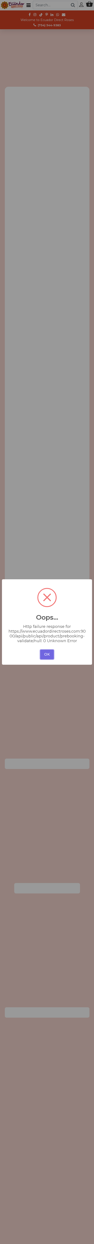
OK (47, 654)
